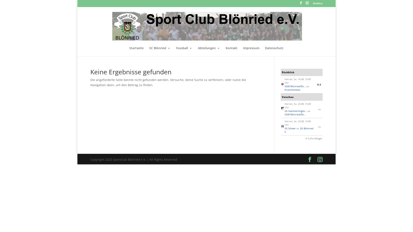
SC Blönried (157, 48)
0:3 (319, 84)
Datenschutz (274, 48)
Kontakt (231, 48)
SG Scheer (290, 128)
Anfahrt (318, 3)
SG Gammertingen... (296, 111)
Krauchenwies (292, 89)
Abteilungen (207, 48)
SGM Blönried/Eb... (295, 86)
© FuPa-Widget (313, 138)
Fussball (182, 48)
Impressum (251, 48)
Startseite (136, 48)
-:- (319, 109)
